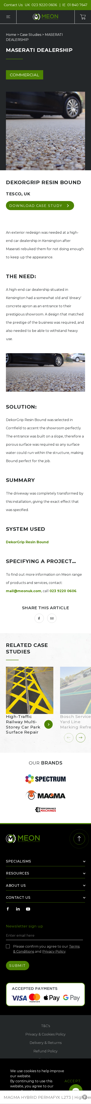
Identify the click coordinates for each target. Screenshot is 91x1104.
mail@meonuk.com (23, 591)
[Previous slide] (68, 737)
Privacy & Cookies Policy (45, 1034)
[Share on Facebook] (39, 618)
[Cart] (82, 16)
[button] (84, 1097)
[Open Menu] (8, 17)
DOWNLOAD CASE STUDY (35, 206)
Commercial (24, 74)
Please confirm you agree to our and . (46, 949)
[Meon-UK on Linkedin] (18, 909)
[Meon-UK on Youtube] (28, 909)
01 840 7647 (77, 5)
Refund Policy (45, 1051)
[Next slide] (80, 737)
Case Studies (30, 35)
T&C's (45, 1026)
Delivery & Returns (46, 1043)
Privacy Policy (53, 952)
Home (11, 35)
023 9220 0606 (45, 5)
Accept (73, 1081)
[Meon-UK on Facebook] (7, 909)
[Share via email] (52, 618)
